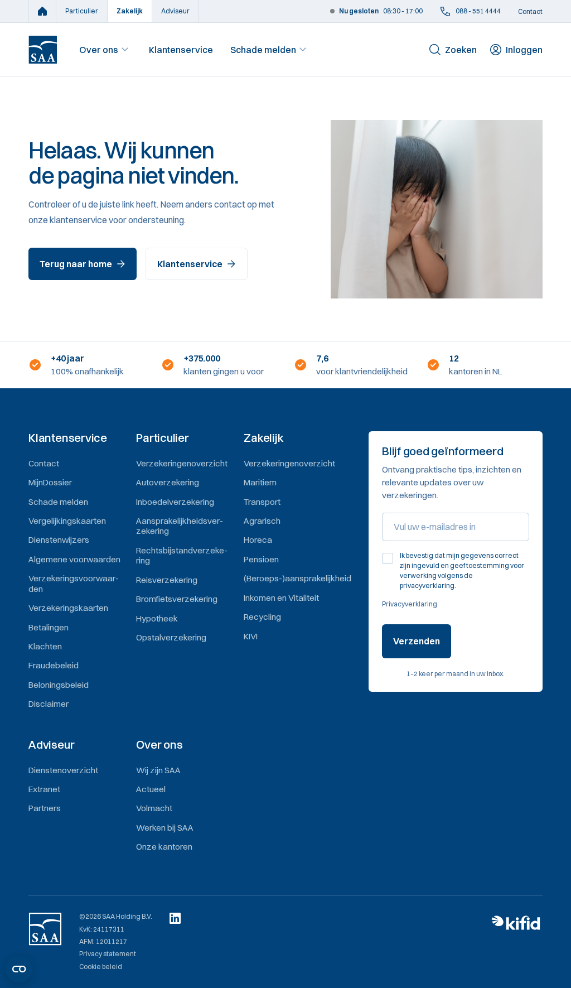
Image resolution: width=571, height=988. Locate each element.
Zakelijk (130, 11)
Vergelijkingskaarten (67, 520)
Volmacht (154, 808)
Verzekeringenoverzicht (182, 463)
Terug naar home (76, 263)
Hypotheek (157, 618)
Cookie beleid (100, 967)
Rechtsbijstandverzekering (182, 555)
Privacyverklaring (409, 604)
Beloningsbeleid (58, 684)
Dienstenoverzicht (63, 770)
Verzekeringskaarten (68, 608)
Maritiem (260, 482)
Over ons (98, 49)
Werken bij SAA (164, 827)
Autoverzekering (167, 482)
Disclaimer (48, 703)
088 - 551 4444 (478, 11)
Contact (530, 11)
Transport (262, 502)
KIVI (251, 636)
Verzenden (416, 641)
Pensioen (261, 559)
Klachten (45, 646)
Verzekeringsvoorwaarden (73, 583)
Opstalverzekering (171, 637)
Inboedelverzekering (175, 502)
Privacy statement (107, 954)
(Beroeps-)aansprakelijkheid (297, 578)
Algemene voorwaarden (74, 559)
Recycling (262, 616)
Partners (44, 808)
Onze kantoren (164, 846)
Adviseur (175, 11)
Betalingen (48, 627)
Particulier (81, 11)
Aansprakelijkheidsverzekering (179, 525)
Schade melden (263, 49)
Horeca (258, 539)
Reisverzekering (166, 580)
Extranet (44, 789)
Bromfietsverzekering (176, 599)
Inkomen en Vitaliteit (281, 597)
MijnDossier (50, 482)
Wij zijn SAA (158, 770)
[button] (76, 438)
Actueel (151, 789)
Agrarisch (262, 520)
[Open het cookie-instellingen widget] (19, 969)
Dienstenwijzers (58, 539)
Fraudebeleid (53, 665)
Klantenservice (181, 49)
